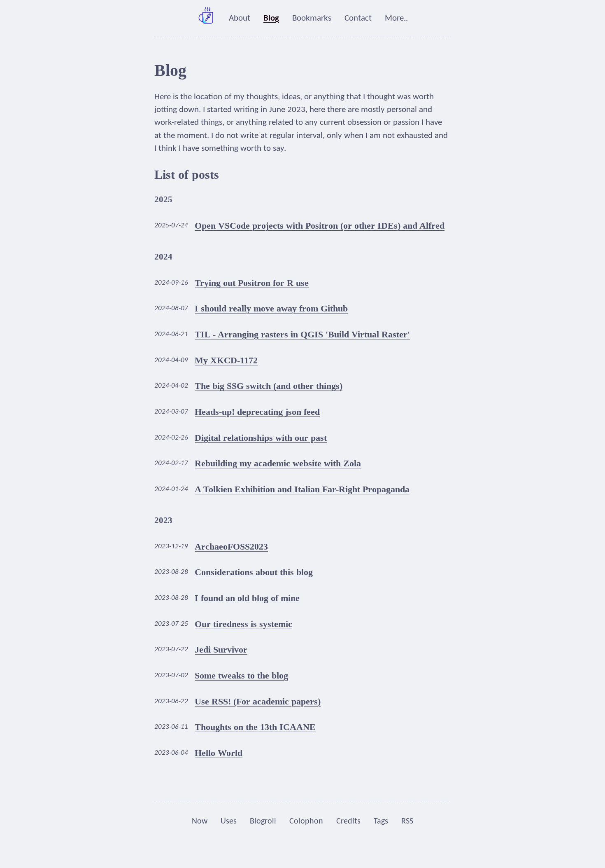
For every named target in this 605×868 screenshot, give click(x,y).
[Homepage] (206, 18)
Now (199, 821)
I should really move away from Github (271, 308)
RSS (407, 821)
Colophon (306, 821)
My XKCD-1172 (226, 360)
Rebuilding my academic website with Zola (278, 463)
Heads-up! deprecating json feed (257, 412)
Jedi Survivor (221, 649)
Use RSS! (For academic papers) (258, 701)
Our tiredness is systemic (243, 624)
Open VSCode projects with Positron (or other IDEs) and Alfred (319, 225)
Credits (348, 821)
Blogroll (263, 821)
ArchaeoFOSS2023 (231, 546)
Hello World (218, 753)
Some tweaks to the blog (241, 675)
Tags (381, 821)
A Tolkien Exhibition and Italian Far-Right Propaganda (302, 489)
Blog (271, 18)
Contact (358, 18)
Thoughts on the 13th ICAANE (255, 727)
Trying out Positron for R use (252, 283)
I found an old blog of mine (247, 598)
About (239, 18)
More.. (396, 18)
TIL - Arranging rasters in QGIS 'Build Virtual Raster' (302, 334)
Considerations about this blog (254, 572)
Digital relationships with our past (261, 438)
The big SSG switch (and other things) (268, 386)
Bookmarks (311, 18)
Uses (229, 821)
